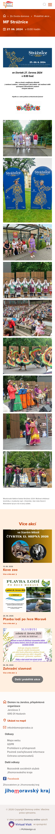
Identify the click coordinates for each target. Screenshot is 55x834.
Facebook (13, 778)
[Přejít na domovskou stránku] (8, 4)
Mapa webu (13, 740)
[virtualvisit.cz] (20, 824)
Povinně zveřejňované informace (25, 752)
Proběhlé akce (41, 16)
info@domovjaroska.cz (20, 727)
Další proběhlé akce (27, 679)
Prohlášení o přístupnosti (21, 748)
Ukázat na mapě (16, 720)
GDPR (10, 744)
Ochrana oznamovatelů (20, 755)
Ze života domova (19, 16)
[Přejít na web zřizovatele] (27, 791)
